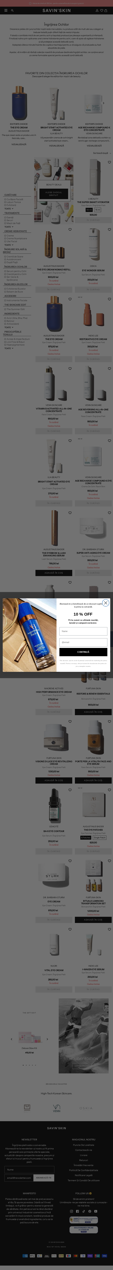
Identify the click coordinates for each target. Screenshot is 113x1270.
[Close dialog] (105, 602)
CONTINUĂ (83, 652)
